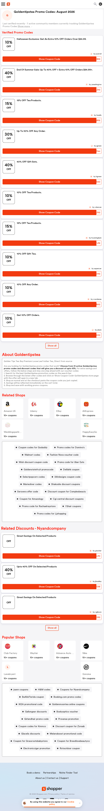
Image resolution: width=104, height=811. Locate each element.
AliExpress (87, 411)
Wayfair (34, 653)
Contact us (52, 778)
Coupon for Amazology (31, 499)
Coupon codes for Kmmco (32, 726)
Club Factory (10, 653)
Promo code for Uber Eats (70, 462)
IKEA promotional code (30, 704)
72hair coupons (73, 506)
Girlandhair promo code (36, 719)
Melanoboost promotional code (66, 734)
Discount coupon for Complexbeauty (67, 491)
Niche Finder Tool (68, 773)
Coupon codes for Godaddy (32, 447)
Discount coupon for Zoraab (70, 726)
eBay (58, 411)
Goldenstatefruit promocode (38, 469)
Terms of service (67, 794)
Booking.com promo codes (67, 697)
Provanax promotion (68, 719)
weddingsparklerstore (15, 432)
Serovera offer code (27, 491)
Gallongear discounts (36, 711)
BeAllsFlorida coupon (33, 697)
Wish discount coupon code (33, 462)
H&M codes (44, 689)
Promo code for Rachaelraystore (39, 506)
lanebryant (9, 674)
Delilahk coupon (71, 469)
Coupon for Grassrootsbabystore (30, 741)
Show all (52, 346)
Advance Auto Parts (66, 653)
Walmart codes (32, 455)
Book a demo (33, 773)
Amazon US (10, 411)
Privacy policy (53, 794)
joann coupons (20, 689)
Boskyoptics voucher (67, 711)
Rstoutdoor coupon (70, 748)
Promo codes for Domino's (71, 447)
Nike (84, 653)
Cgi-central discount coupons (68, 499)
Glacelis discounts (30, 734)
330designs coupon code (67, 477)
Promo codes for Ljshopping (51, 513)
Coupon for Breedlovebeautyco (73, 741)
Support (64, 778)
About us (40, 778)
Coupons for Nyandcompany (75, 689)
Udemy (33, 411)
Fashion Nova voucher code (64, 455)
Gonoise (86, 674)
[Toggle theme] (100, 4)
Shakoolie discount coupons (65, 484)
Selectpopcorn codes (34, 477)
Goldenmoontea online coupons (68, 704)
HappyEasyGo (89, 432)
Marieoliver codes (32, 484)
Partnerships (49, 773)
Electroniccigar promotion (36, 748)
